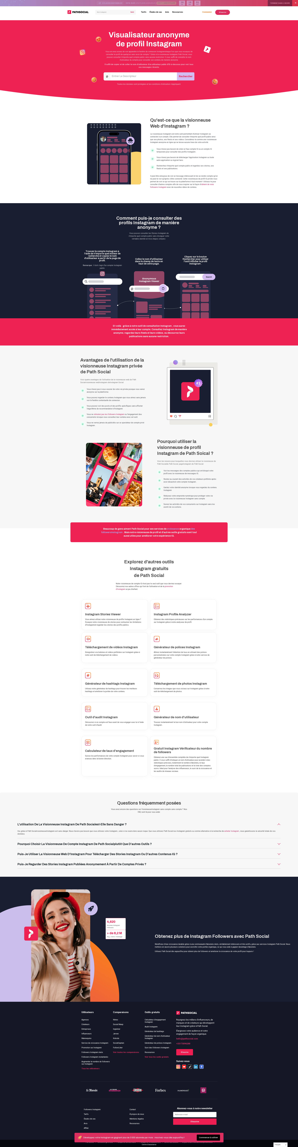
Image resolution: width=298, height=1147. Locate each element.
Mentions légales (137, 1119)
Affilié (86, 1128)
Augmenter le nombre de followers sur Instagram (95, 1062)
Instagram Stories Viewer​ (103, 614)
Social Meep (118, 1024)
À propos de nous (137, 1114)
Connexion (207, 12)
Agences (85, 1020)
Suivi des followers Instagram (157, 1048)
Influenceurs (86, 1034)
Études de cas (156, 12)
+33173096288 (183, 1043)
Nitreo (115, 1020)
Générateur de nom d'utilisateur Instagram (157, 1037)
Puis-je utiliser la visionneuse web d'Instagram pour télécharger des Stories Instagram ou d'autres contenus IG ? (97, 854)
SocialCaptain (118, 1043)
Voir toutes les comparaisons (126, 1052)
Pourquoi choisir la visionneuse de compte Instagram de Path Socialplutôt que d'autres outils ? (84, 844)
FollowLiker (118, 1048)
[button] (149, 824)
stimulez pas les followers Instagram (109, 414)
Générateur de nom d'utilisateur (176, 717)
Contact (133, 1109)
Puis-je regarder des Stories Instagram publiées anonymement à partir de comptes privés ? (81, 864)
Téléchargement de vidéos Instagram (111, 647)
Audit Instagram (151, 1027)
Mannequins (86, 1038)
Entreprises (86, 1029)
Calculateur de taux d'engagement (109, 750)
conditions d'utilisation (161, 84)
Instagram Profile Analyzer (172, 614)
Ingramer (116, 1029)
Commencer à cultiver (208, 1138)
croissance (173, 529)
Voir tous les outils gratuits (157, 1057)
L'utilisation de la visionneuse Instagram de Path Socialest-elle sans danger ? (72, 824)
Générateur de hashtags (154, 1031)
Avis (167, 12)
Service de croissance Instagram (94, 1043)
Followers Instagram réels (92, 1052)
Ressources (177, 12)
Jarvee (116, 1034)
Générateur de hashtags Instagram (110, 683)
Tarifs (143, 12)
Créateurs (85, 1024)
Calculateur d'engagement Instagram (155, 1021)
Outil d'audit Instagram (101, 717)
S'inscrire (222, 12)
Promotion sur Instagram (91, 1048)
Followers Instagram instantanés (94, 1057)
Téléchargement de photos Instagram (180, 683)
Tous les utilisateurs (90, 1068)
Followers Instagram (92, 1109)
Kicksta (116, 1038)
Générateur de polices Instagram (177, 647)
